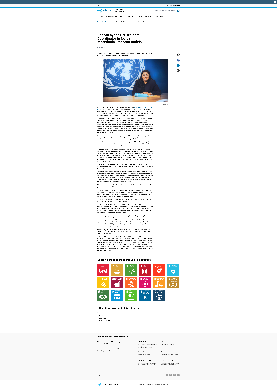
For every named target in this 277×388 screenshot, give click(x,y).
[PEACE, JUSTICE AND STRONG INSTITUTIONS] (145, 295)
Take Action (141, 352)
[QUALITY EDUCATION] (145, 270)
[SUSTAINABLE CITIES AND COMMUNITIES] (159, 282)
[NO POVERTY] (103, 270)
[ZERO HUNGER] (117, 270)
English (166, 5)
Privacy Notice (155, 384)
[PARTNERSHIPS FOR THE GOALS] (159, 295)
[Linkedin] (178, 65)
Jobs (162, 360)
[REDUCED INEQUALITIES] (145, 282)
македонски (176, 5)
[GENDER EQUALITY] (159, 270)
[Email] (178, 70)
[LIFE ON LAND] (131, 295)
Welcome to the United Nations (107, 6)
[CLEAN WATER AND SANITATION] (173, 270)
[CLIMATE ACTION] (103, 295)
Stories (163, 352)
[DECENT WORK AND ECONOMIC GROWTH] (117, 282)
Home (98, 21)
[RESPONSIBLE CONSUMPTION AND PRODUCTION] (173, 282)
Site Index (160, 384)
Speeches (112, 21)
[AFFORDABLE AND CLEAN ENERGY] (103, 282)
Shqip (170, 5)
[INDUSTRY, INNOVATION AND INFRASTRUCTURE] (131, 282)
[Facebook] (178, 60)
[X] (178, 54)
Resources (141, 360)
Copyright (144, 384)
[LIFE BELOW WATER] (117, 295)
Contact (140, 384)
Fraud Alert (149, 384)
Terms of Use (165, 384)
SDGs (162, 341)
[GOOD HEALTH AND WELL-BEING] (131, 270)
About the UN (142, 341)
